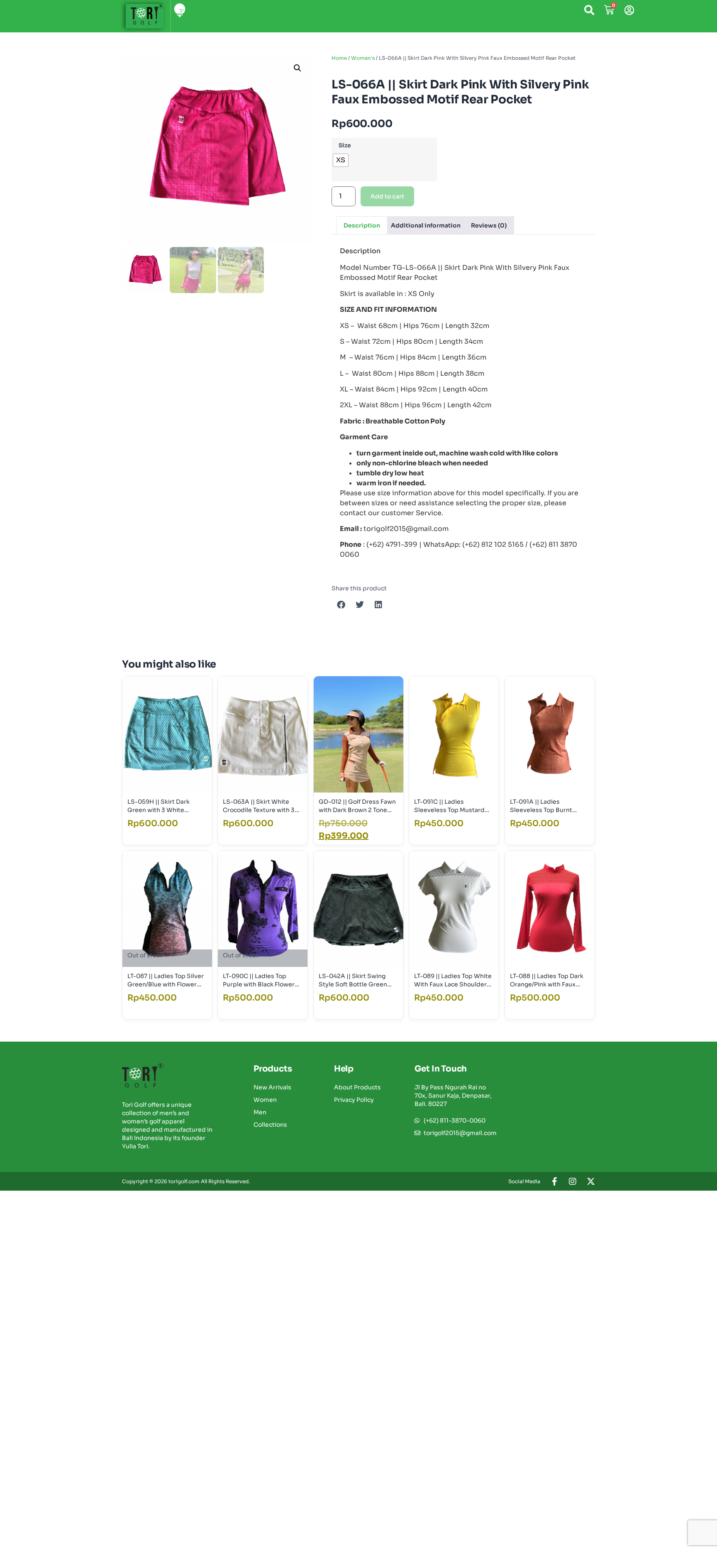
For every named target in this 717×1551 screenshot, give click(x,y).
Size (345, 145)
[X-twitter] (591, 1181)
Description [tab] (362, 225)
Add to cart (387, 196)
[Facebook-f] (554, 1181)
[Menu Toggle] (180, 10)
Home (339, 58)
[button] (297, 68)
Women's (363, 58)
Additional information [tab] (426, 225)
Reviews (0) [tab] (489, 225)
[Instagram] (572, 1181)
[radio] (340, 160)
